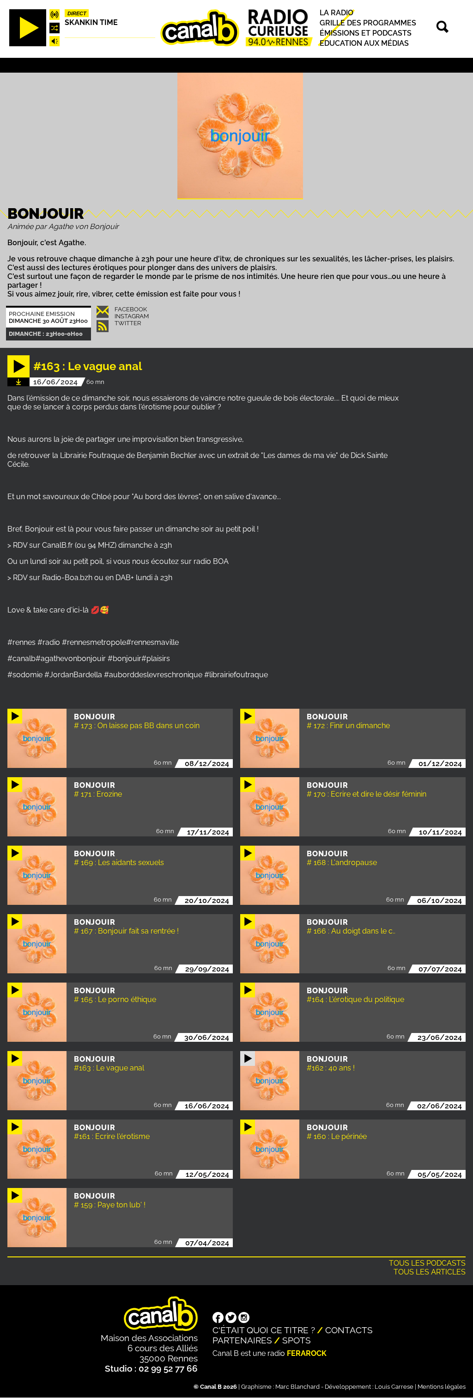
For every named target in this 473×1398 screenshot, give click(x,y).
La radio (336, 12)
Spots (296, 1340)
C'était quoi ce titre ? (263, 1330)
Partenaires (242, 1340)
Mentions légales (442, 1386)
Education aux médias (364, 43)
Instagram (132, 316)
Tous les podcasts (427, 1263)
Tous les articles (430, 1272)
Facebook (131, 309)
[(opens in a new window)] (218, 1318)
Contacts (349, 1330)
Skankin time (91, 22)
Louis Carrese (394, 1386)
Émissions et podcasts (366, 33)
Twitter (128, 323)
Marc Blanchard (297, 1386)
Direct (76, 13)
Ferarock (307, 1353)
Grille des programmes (368, 23)
